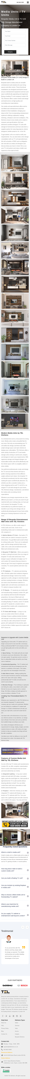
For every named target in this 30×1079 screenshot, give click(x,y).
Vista (16, 1028)
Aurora (17, 1031)
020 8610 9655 (8, 1049)
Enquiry (10, 52)
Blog (2, 1031)
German (17, 1025)
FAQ (2, 1025)
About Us (3, 1022)
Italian (16, 1022)
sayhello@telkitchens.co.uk (11, 1046)
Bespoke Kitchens (19, 1036)
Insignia (17, 1034)
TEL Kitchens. (12, 1075)
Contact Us (4, 1034)
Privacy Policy (4, 1028)
